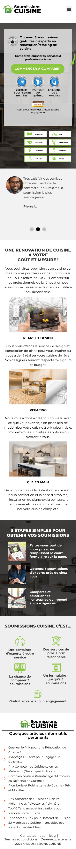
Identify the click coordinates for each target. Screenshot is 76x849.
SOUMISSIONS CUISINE (43, 843)
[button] (69, 9)
